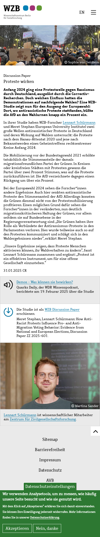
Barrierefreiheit (50, 449)
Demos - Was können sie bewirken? (45, 282)
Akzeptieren (17, 528)
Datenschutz (50, 470)
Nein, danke (47, 528)
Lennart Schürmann (79, 122)
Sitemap (50, 439)
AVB (50, 480)
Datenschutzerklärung (44, 517)
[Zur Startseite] (17, 12)
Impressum (50, 460)
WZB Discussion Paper (62, 309)
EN (81, 12)
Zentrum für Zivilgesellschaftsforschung (43, 419)
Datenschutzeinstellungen (50, 486)
